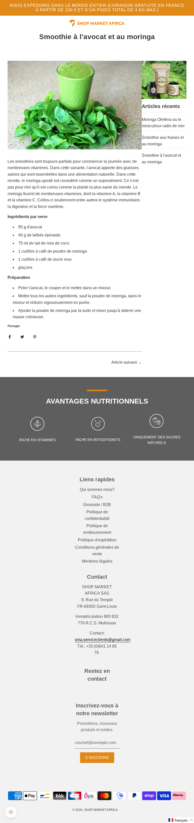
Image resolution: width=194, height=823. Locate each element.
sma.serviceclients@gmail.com (102, 640)
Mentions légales (97, 561)
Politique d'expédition (97, 540)
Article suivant (124, 362)
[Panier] (185, 23)
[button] (181, 820)
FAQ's (97, 497)
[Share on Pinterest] (35, 337)
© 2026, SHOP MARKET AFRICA (95, 810)
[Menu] (8, 25)
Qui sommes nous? (97, 489)
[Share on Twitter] (22, 337)
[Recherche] (178, 23)
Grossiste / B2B (97, 504)
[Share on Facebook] (9, 337)
